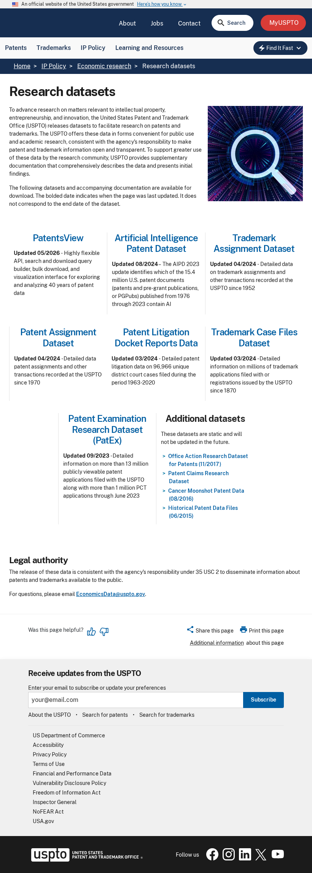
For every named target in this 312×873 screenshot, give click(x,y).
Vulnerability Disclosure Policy (69, 783)
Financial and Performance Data (72, 773)
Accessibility (48, 745)
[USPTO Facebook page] (210, 858)
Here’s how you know (162, 4)
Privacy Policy (50, 754)
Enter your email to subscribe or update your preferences (97, 688)
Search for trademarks (166, 715)
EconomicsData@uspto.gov (110, 594)
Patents (16, 47)
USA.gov (43, 821)
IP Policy (93, 47)
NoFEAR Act (48, 812)
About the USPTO (49, 715)
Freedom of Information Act (66, 793)
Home (22, 66)
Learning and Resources (149, 47)
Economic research (104, 66)
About (127, 23)
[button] (210, 632)
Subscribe (263, 700)
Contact (189, 23)
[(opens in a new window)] (227, 858)
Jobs (157, 23)
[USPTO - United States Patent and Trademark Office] (85, 860)
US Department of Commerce (69, 735)
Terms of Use (49, 764)
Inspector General (54, 802)
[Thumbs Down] (103, 631)
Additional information (217, 643)
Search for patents (105, 715)
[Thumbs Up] (91, 631)
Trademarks (54, 47)
